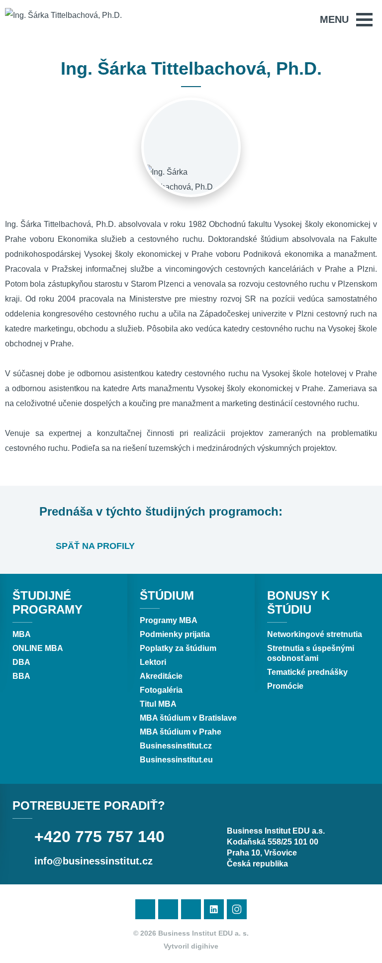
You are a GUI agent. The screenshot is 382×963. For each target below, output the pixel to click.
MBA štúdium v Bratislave (188, 718)
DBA (21, 662)
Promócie (285, 686)
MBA (21, 634)
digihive (204, 946)
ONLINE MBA (37, 648)
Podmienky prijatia (175, 634)
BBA (21, 676)
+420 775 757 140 (99, 837)
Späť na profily (94, 546)
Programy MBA (168, 620)
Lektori (153, 662)
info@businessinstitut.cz (93, 861)
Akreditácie (161, 676)
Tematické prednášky (307, 672)
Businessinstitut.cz (176, 746)
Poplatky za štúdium (178, 648)
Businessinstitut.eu (176, 759)
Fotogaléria (161, 690)
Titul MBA (158, 704)
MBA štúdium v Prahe (180, 732)
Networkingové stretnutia (314, 634)
